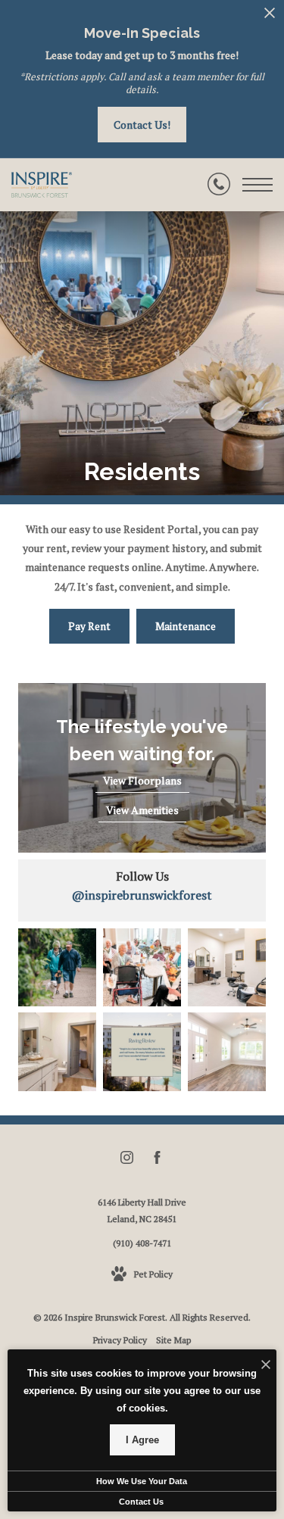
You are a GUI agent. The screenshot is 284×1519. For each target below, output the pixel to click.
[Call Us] (219, 184)
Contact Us (141, 1501)
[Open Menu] (257, 184)
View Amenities (142, 810)
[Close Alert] (269, 17)
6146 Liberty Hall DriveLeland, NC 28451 (142, 1210)
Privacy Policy (120, 1340)
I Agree (142, 1440)
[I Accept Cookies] (265, 1364)
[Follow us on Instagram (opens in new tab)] (127, 1160)
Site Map (173, 1340)
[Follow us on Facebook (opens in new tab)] (157, 1160)
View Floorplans (142, 780)
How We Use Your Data (141, 1481)
